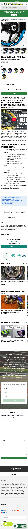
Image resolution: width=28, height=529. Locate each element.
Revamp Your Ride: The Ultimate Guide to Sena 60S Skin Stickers (12, 341)
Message (3, 443)
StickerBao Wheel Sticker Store (9, 525)
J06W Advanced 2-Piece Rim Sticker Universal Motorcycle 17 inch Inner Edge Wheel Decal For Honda (13, 20)
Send (14, 457)
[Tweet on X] (5, 234)
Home (2, 18)
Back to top (14, 474)
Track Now (17, 1)
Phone (2, 431)
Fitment (2, 81)
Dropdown (3, 437)
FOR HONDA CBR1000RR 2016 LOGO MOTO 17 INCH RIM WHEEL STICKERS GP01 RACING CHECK (13, 283)
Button (14, 15)
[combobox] (14, 7)
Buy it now (14, 93)
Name (2, 419)
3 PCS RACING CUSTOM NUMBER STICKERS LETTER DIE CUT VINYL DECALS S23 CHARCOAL (12, 312)
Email (2, 425)
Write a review (14, 246)
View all (25, 263)
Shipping (2, 63)
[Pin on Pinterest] (10, 234)
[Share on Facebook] (8, 234)
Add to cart (18, 89)
